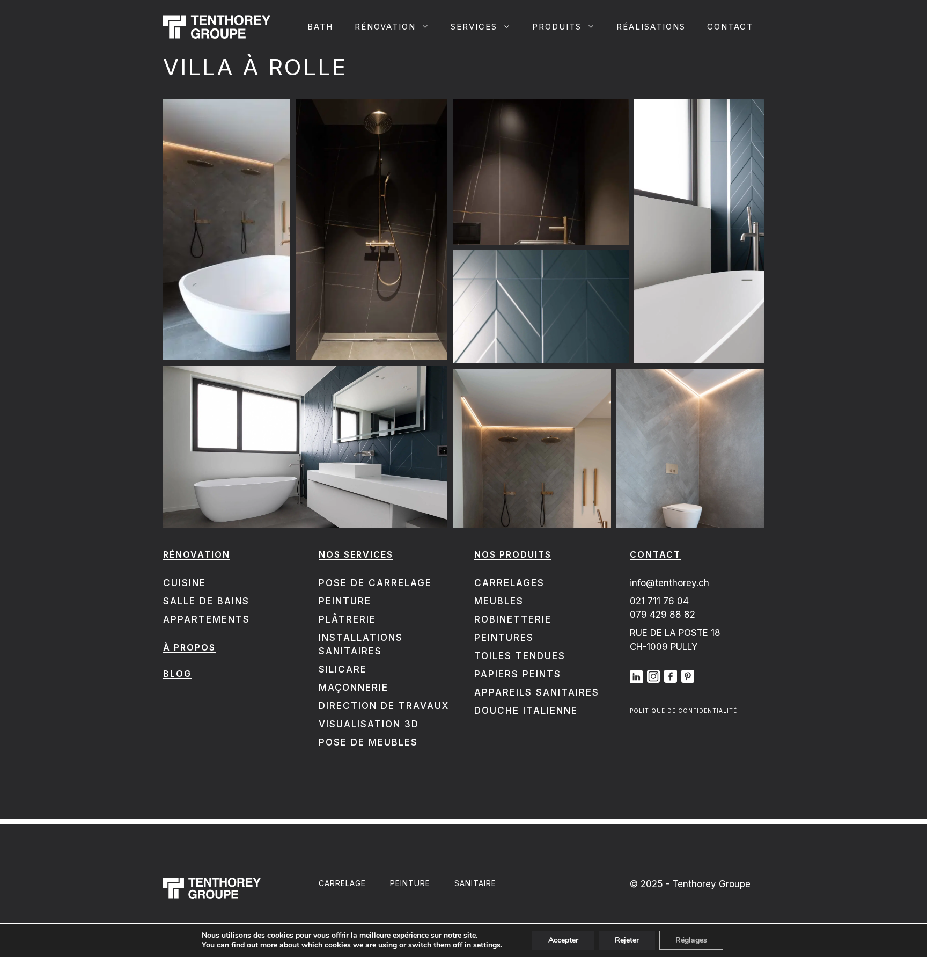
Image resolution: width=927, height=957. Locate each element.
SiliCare (343, 669)
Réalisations (651, 26)
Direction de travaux (384, 705)
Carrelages (509, 583)
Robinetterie (512, 619)
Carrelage (342, 883)
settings (487, 945)
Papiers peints (517, 674)
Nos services (356, 554)
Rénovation (385, 26)
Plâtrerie (347, 619)
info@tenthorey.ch (669, 583)
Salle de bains (206, 601)
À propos (189, 647)
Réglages (691, 940)
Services (474, 26)
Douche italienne (526, 710)
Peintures (504, 637)
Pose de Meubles (368, 742)
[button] (226, 229)
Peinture (345, 601)
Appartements (206, 619)
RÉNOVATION (196, 554)
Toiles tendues (519, 656)
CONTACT (730, 26)
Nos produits (512, 554)
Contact (655, 554)
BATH (320, 26)
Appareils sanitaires (536, 692)
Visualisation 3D (369, 724)
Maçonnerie (353, 687)
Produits (557, 26)
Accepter (563, 940)
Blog (177, 673)
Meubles (499, 601)
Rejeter (627, 940)
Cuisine (184, 583)
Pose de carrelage (375, 583)
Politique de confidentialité (683, 710)
